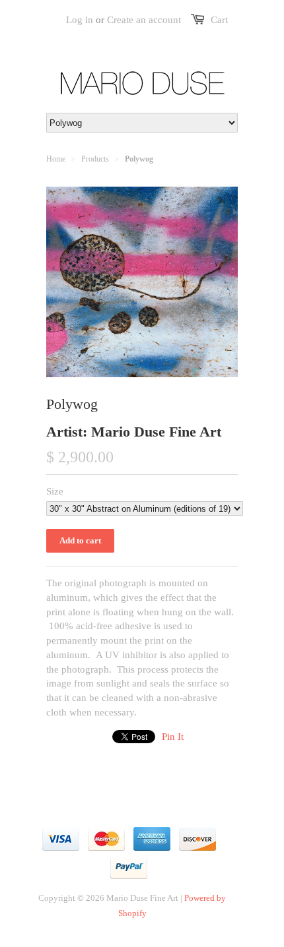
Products (95, 159)
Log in (79, 20)
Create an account (144, 20)
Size (54, 491)
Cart (219, 20)
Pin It (173, 736)
